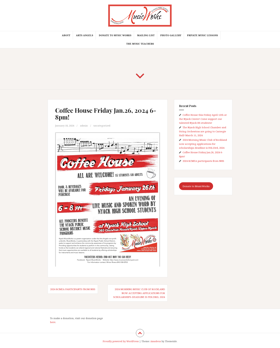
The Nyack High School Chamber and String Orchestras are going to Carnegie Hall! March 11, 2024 (202, 131)
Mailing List (146, 35)
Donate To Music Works (115, 35)
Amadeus (155, 341)
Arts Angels (84, 35)
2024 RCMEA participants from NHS (72, 289)
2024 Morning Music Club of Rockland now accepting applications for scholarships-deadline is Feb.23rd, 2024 (139, 293)
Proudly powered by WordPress (121, 341)
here (52, 322)
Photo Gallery (170, 35)
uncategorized (101, 125)
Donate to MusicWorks (196, 186)
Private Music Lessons (202, 35)
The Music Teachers (140, 43)
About (66, 35)
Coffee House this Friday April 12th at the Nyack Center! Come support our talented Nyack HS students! (203, 118)
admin (84, 125)
